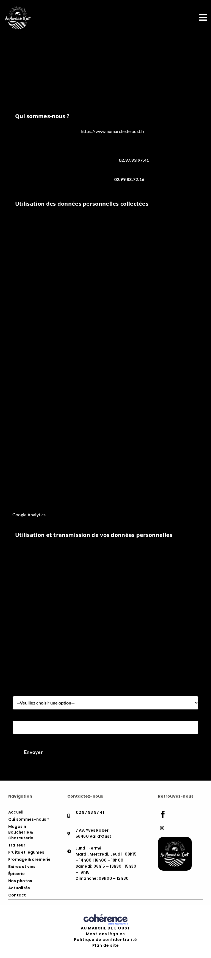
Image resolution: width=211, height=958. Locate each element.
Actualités (19, 888)
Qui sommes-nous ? (28, 819)
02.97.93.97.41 (134, 160)
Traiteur (16, 845)
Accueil (16, 812)
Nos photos (20, 881)
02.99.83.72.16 (129, 179)
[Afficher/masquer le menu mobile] (203, 17)
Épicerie (16, 873)
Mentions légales (105, 934)
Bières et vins (21, 866)
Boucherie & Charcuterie (21, 835)
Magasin (17, 826)
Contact (17, 895)
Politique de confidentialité (105, 939)
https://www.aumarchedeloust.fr (113, 131)
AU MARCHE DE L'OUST (105, 928)
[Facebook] (163, 814)
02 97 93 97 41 (90, 812)
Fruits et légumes (26, 852)
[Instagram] (162, 828)
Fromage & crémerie (29, 859)
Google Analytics (29, 514)
